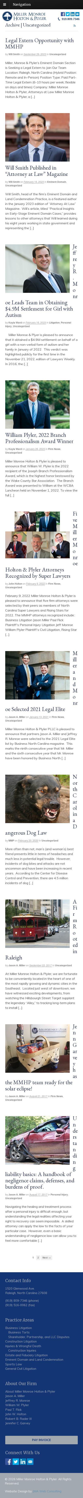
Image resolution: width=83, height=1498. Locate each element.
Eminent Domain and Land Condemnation (34, 1359)
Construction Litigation (21, 1341)
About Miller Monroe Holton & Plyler (30, 1391)
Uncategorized (57, 54)
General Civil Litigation (20, 1369)
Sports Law (13, 1364)
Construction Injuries (22, 1350)
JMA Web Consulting (47, 1491)
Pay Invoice (41, 1440)
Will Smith (14, 54)
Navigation (22, 4)
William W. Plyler (17, 1405)
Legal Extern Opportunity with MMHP (39, 43)
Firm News (54, 449)
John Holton (15, 583)
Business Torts (19, 1332)
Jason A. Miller (16, 717)
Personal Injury (59, 1194)
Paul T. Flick (13, 1410)
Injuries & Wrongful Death (23, 1346)
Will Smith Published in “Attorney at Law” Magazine (36, 171)
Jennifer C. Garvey (17, 1423)
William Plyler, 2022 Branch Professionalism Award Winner (39, 438)
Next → (47, 1257)
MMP (11, 840)
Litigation (54, 322)
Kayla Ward (15, 322)
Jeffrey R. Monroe (17, 1400)
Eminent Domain (56, 182)
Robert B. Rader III (18, 1419)
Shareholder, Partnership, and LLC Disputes (39, 1337)
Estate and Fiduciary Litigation (26, 1355)
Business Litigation (18, 1328)
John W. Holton (15, 1414)
